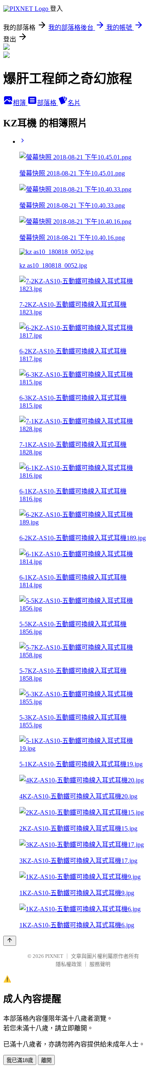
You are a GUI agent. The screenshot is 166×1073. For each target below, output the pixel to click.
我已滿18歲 (19, 1060)
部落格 (47, 102)
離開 (46, 1060)
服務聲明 (99, 964)
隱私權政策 (69, 964)
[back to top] (9, 941)
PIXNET (54, 956)
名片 (74, 102)
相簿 (20, 102)
